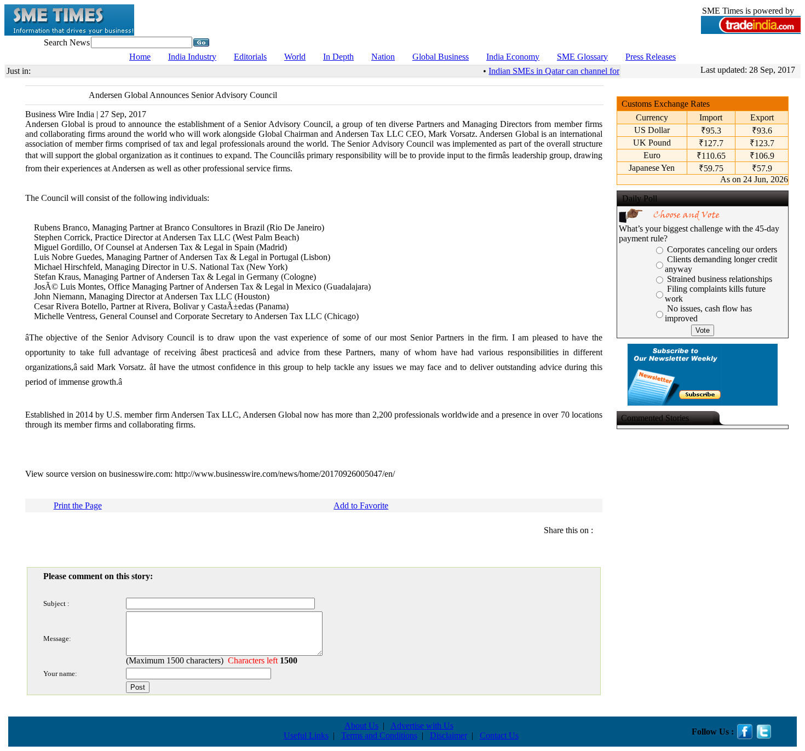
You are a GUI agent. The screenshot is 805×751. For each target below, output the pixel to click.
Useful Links (306, 735)
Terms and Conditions (379, 735)
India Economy (512, 56)
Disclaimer (448, 735)
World (295, 56)
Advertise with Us (421, 725)
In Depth (338, 56)
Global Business (440, 56)
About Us (361, 725)
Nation (383, 56)
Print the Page (78, 505)
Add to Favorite (361, 505)
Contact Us (499, 735)
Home (140, 56)
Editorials (250, 56)
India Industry (192, 56)
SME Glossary (582, 56)
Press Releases (650, 56)
